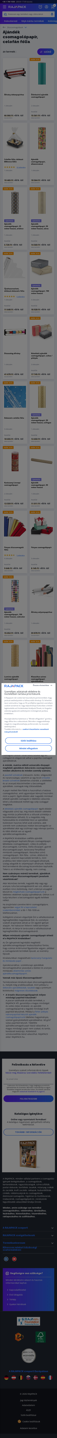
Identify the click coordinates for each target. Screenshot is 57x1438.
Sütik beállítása (28, 740)
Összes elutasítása (41, 685)
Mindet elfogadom (28, 748)
